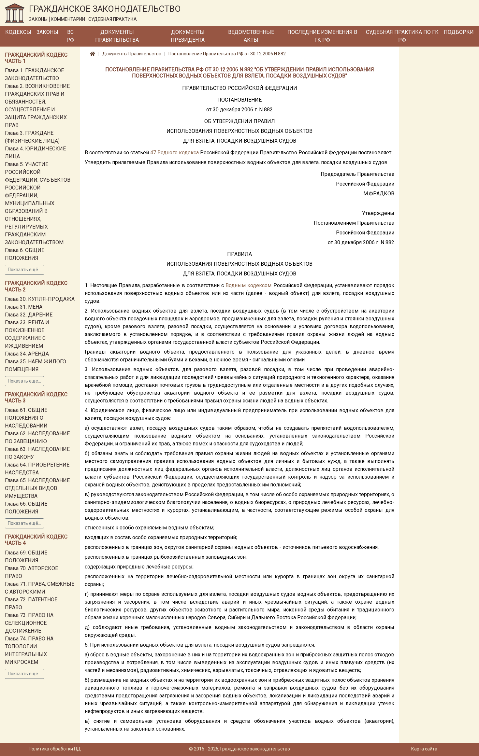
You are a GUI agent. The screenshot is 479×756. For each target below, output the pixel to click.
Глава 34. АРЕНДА (27, 354)
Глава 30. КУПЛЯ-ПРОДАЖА (40, 299)
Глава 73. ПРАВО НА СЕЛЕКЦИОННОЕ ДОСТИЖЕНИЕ (29, 623)
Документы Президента (188, 36)
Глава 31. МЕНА (23, 307)
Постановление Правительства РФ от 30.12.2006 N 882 (227, 53)
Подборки (459, 32)
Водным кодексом (248, 285)
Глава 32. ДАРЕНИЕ (28, 315)
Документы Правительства (117, 36)
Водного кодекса (178, 152)
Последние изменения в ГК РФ (322, 36)
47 (153, 152)
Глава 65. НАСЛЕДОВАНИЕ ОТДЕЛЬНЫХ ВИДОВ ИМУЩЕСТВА (37, 488)
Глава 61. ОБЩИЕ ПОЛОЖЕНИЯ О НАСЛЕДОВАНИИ (26, 418)
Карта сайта (424, 748)
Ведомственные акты (251, 36)
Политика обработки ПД (55, 748)
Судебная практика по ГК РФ (402, 36)
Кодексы (18, 32)
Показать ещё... (24, 269)
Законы (47, 32)
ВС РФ (70, 36)
